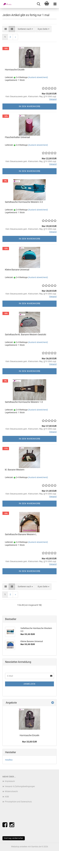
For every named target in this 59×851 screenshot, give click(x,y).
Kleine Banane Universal (17, 269)
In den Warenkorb (29, 106)
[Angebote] (52, 703)
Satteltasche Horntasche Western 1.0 (24, 402)
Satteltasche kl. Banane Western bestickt (25, 334)
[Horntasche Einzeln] (29, 719)
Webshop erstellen (19, 846)
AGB (7, 797)
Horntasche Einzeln (15, 69)
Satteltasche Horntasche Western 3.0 (24, 202)
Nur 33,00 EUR (29, 741)
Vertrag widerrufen (13, 838)
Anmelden (29, 684)
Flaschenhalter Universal (17, 137)
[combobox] (25, 29)
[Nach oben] (50, 846)
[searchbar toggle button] (38, 4)
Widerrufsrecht (11, 791)
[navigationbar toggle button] (55, 4)
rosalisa (8, 760)
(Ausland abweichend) (38, 77)
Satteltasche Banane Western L (21, 534)
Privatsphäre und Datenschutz (18, 802)
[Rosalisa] (6, 4)
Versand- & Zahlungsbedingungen (20, 786)
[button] (5, 29)
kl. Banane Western (14, 469)
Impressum (10, 781)
